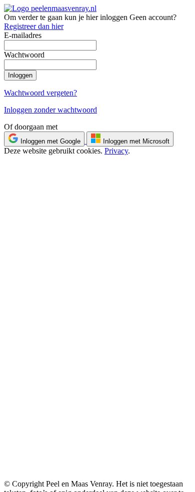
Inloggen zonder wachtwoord (50, 110)
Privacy (116, 150)
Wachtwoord (24, 54)
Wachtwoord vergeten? (40, 92)
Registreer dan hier (34, 26)
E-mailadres (23, 35)
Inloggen (20, 75)
